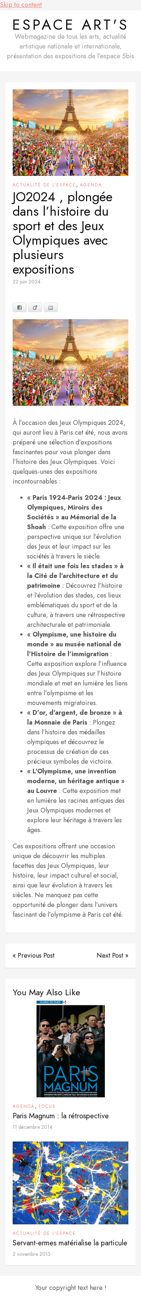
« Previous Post (34, 955)
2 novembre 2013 (32, 1254)
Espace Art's (70, 24)
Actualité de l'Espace (44, 185)
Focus (47, 1106)
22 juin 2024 (26, 281)
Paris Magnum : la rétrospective (61, 1116)
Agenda (91, 185)
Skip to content (21, 4)
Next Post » (112, 955)
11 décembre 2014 (32, 1127)
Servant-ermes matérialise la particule (70, 1243)
